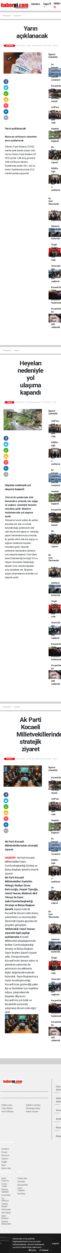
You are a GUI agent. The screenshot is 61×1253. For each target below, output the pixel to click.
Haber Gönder (32, 1111)
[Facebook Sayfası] (3, 1095)
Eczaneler (6, 1195)
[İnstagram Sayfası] (13, 1095)
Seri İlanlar (6, 1213)
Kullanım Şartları (33, 1105)
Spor (3, 1165)
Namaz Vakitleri (5, 1190)
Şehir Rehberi (5, 1217)
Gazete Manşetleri (6, 1222)
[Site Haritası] (34, 1095)
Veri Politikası (7, 1111)
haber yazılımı (8, 1243)
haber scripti (5, 1246)
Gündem (35, 4)
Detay (33, 1250)
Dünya (4, 1152)
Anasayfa (7, 16)
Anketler (21, 1181)
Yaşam (16, 350)
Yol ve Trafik (4, 1185)
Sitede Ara (22, 1178)
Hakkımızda (6, 1105)
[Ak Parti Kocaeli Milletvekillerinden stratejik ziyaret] (23, 776)
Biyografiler (22, 1185)
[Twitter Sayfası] (8, 1095)
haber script (5, 1249)
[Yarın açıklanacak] (23, 63)
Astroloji (21, 1193)
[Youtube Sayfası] (18, 1095)
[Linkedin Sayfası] (23, 1095)
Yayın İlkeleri (7, 1108)
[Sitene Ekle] (39, 1095)
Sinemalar (6, 1209)
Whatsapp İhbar (33, 1108)
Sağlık (4, 1162)
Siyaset (17, 707)
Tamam (44, 1250)
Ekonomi (17, 16)
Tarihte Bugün (4, 1205)
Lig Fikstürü (5, 1199)
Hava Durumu (5, 1179)
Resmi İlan (6, 1168)
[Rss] (29, 1095)
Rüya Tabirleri (21, 1189)
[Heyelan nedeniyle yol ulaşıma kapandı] (23, 419)
